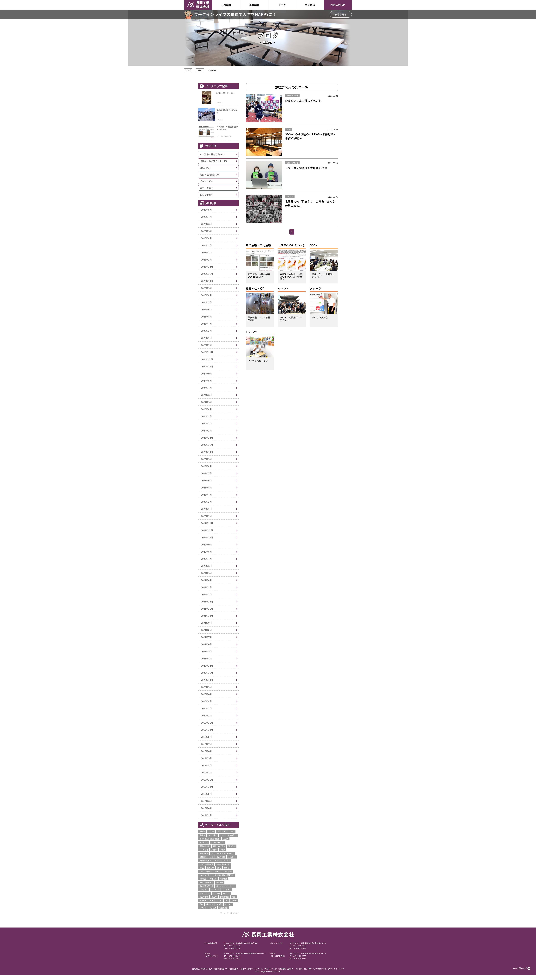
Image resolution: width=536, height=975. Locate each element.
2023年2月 (206, 509)
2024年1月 (206, 430)
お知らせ (251, 332)
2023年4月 (206, 494)
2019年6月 (206, 751)
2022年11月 (207, 530)
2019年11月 (207, 722)
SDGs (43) (205, 167)
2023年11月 (207, 444)
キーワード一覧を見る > (229, 912)
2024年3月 (206, 416)
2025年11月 (207, 273)
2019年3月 (206, 772)
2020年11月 (207, 672)
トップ (188, 70)
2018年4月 (206, 808)
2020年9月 (206, 687)
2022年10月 (207, 537)
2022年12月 (207, 523)
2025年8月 (206, 295)
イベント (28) (206, 181)
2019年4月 (206, 765)
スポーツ (315, 288)
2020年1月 (206, 715)
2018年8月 (206, 794)
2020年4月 (206, 701)
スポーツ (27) (206, 188)
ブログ (200, 70)
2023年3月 (206, 501)
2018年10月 (207, 786)
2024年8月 (206, 380)
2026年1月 (206, 259)
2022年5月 (206, 573)
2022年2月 (206, 594)
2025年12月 (207, 266)
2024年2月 (206, 423)
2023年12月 (207, 437)
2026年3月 (206, 245)
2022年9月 (206, 544)
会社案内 (226, 5)
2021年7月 (206, 637)
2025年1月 (206, 345)
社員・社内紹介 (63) (210, 174)
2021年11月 (207, 608)
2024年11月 (207, 359)
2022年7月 (206, 558)
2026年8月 (206, 209)
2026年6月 (206, 224)
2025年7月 (206, 302)
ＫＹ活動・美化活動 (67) (212, 154)
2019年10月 (207, 729)
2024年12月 (207, 352)
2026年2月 (206, 252)
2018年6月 (206, 801)
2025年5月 (206, 316)
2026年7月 (206, 216)
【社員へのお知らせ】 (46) (213, 161)
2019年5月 (206, 758)
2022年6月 (206, 566)
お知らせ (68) (206, 194)
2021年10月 (207, 615)
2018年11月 (207, 779)
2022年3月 (206, 587)
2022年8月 (206, 551)
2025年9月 (206, 288)
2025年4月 (206, 323)
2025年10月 (207, 281)
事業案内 (254, 5)
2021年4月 (206, 658)
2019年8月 (206, 737)
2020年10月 (207, 680)
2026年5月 (206, 231)
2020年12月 (207, 665)
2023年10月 (207, 452)
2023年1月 (206, 516)
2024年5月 (206, 402)
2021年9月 (206, 623)
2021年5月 (206, 651)
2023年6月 (206, 480)
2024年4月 (206, 409)
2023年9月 (206, 459)
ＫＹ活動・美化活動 (258, 245)
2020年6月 (206, 694)
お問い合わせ (337, 5)
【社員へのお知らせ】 (292, 245)
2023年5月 (206, 487)
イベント (283, 288)
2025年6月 (206, 309)
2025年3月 (206, 330)
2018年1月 (206, 815)
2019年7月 (206, 744)
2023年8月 (206, 466)
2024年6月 (206, 395)
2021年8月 (206, 630)
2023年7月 (206, 473)
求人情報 (310, 5)
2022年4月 (206, 580)
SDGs (313, 245)
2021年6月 (206, 644)
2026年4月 (206, 238)
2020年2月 (206, 708)
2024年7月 (206, 387)
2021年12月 (207, 601)
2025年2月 (206, 338)
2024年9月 (206, 373)
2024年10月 (207, 366)
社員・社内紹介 (255, 288)
